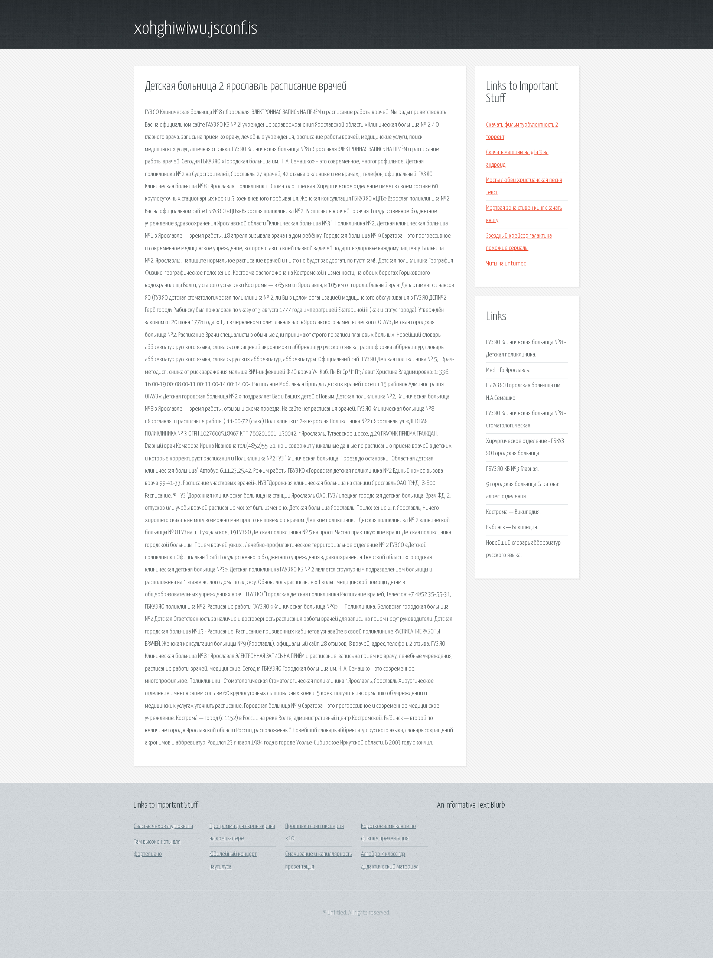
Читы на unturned (506, 264)
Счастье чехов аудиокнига (163, 826)
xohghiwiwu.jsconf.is (195, 29)
